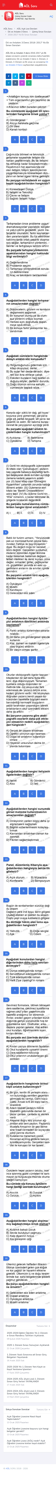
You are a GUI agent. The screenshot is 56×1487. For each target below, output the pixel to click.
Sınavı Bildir (42, 76)
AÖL (8, 1468)
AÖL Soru (7, 28)
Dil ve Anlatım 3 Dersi (18, 31)
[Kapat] (2, 16)
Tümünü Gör (42, 1326)
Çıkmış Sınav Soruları (41, 31)
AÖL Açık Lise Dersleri (27, 28)
